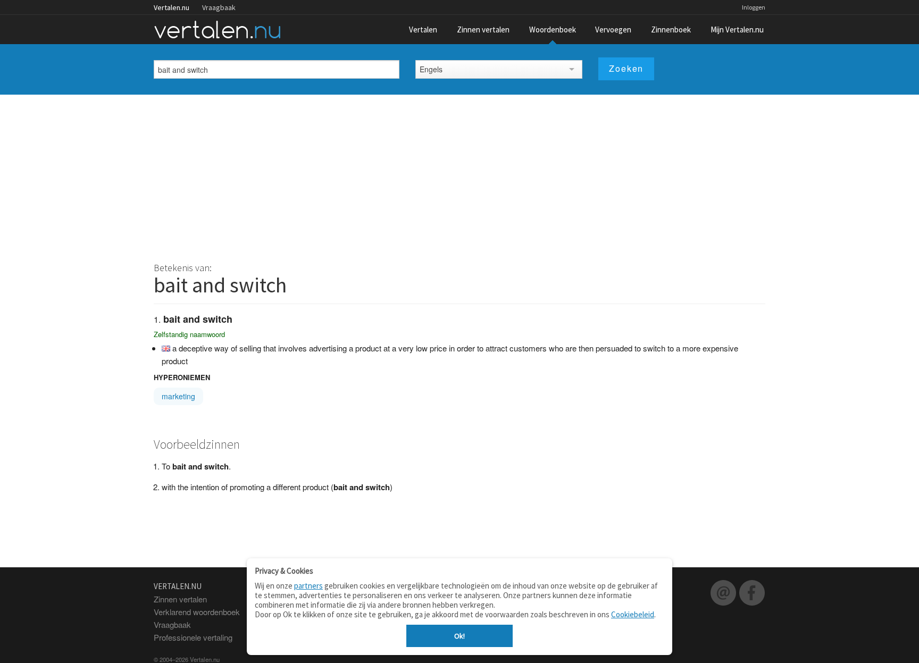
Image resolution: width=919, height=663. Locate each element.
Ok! (459, 636)
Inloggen (753, 7)
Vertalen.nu (171, 7)
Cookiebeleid (632, 614)
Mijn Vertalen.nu (737, 29)
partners (308, 586)
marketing (178, 396)
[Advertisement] (459, 174)
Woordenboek (552, 29)
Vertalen (423, 29)
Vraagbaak (219, 7)
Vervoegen (613, 29)
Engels (431, 69)
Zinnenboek (671, 29)
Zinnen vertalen (483, 29)
